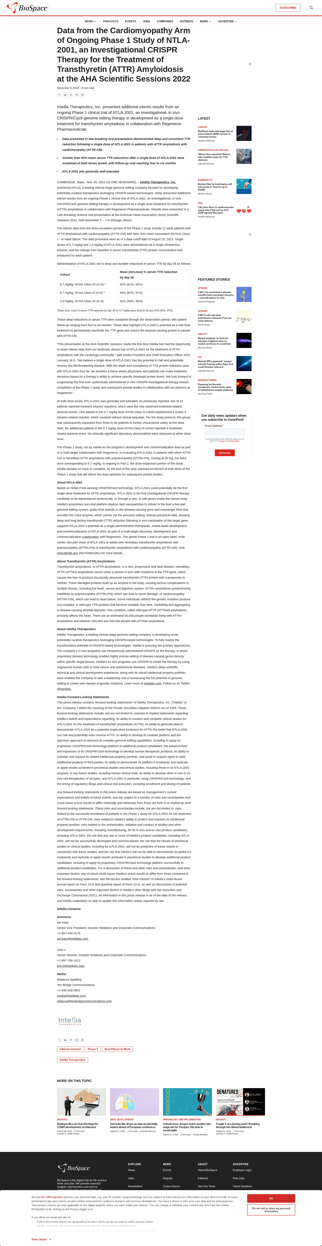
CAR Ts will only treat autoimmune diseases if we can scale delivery (215, 318)
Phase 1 (93, 1049)
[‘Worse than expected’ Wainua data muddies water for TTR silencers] (244, 156)
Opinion (202, 288)
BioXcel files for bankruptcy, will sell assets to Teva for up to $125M (215, 187)
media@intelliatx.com (71, 996)
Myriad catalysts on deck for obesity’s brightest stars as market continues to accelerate (214, 341)
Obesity (203, 334)
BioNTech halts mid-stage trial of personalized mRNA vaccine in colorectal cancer (215, 134)
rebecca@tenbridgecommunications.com (84, 1001)
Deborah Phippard (206, 301)
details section (146, 1230)
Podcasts (110, 21)
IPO (200, 357)
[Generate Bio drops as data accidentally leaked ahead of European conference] (134, 1102)
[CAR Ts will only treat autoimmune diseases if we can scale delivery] (244, 317)
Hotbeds (186, 21)
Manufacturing (207, 380)
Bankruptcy (205, 180)
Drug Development (122, 1119)
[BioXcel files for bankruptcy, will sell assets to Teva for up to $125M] (244, 186)
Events (130, 21)
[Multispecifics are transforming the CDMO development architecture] (81, 1102)
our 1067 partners (52, 1197)
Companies (165, 21)
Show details (39, 1239)
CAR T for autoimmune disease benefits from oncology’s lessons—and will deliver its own (216, 295)
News (89, 21)
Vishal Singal (204, 325)
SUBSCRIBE (288, 7)
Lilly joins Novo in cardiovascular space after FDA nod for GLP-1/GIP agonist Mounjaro (215, 210)
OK (271, 1198)
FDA (200, 203)
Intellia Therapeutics (72, 1059)
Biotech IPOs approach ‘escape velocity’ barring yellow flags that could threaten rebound (215, 364)
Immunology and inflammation (182, 1119)
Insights (62, 1119)
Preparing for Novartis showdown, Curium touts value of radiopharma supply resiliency (215, 387)
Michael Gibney (205, 194)
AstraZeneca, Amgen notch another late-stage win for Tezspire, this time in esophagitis (187, 1127)
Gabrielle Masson (206, 164)
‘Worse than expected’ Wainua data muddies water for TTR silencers (214, 157)
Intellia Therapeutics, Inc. (158, 182)
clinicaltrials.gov (67, 553)
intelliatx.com (152, 683)
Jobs (146, 21)
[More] (95, 21)
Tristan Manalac (200, 1134)
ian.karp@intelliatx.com (72, 938)
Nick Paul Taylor (205, 394)
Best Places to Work (117, 1049)
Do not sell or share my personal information (271, 1210)
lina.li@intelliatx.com (70, 966)
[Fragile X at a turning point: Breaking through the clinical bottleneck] (240, 1102)
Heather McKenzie (206, 141)
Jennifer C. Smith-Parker (68, 1134)
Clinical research (70, 1049)
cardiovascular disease (213, 150)
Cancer (202, 127)
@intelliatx (64, 689)
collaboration (90, 537)
